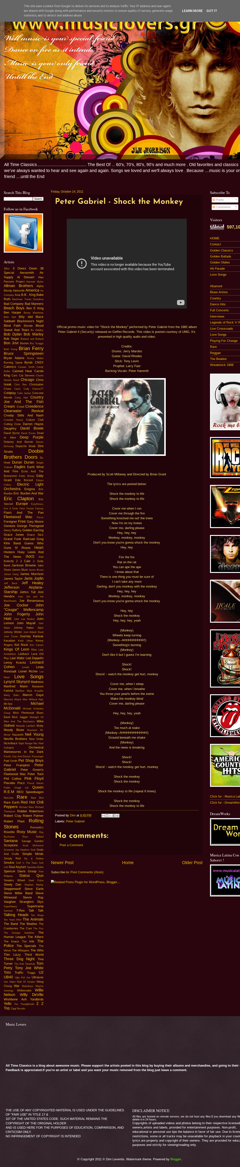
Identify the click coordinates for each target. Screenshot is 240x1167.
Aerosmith (27, 273)
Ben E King (35, 308)
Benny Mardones (34, 312)
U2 (41, 972)
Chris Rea (20, 384)
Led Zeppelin (35, 658)
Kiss (34, 649)
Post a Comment (71, 845)
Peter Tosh (36, 774)
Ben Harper (12, 312)
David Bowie (32, 428)
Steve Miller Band (18, 893)
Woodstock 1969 (221, 365)
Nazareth (17, 734)
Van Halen (10, 981)
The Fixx (38, 928)
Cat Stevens (27, 375)
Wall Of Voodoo (26, 981)
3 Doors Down (25, 268)
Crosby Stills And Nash (24, 415)
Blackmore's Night (30, 321)
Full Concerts (219, 310)
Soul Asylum (17, 867)
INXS (30, 556)
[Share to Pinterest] (117, 816)
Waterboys (27, 986)
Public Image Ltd (16, 787)
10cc (7, 268)
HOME (214, 238)
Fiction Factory (35, 508)
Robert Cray (12, 816)
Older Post (192, 862)
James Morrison (32, 574)
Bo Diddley (37, 330)
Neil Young (34, 734)
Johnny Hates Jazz (29, 627)
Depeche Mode (26, 446)
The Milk (28, 941)
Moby (40, 725)
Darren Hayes (33, 424)
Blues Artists (219, 292)
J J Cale (23, 561)
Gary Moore (35, 521)
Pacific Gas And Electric (17, 756)
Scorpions (11, 845)
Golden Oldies (220, 262)
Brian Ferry (31, 348)
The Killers (36, 937)
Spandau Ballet (35, 867)
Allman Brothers (18, 286)
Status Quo (31, 875)
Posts (219, 200)
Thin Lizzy (12, 954)
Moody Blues (14, 730)
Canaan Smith (26, 367)
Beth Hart (10, 317)
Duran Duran (23, 462)
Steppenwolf (12, 889)
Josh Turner (11, 636)
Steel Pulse (36, 880)
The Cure (26, 928)
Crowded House (13, 419)
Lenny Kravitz (15, 662)
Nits (35, 743)
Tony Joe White (29, 968)
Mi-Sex (8, 703)
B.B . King (28, 295)
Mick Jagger (20, 717)
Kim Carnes (37, 645)
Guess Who (34, 543)
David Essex (28, 433)
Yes (16, 1004)
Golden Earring (33, 530)
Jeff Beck (10, 583)
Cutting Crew (12, 424)
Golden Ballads (220, 256)
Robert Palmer (33, 816)
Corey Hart (21, 397)
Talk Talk (36, 910)
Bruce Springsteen (24, 353)
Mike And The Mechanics (19, 721)
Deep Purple (32, 437)
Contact (215, 244)
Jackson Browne (24, 565)
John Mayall (26, 623)
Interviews (217, 316)
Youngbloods (27, 1004)
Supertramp (35, 906)
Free (22, 521)
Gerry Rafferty (13, 530)
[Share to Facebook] (114, 816)
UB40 (8, 977)
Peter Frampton (17, 765)
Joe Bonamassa (31, 600)
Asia (17, 294)
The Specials (26, 946)
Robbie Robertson (30, 811)
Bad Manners (34, 304)
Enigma (29, 489)
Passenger (38, 756)
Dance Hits (218, 304)
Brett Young (10, 349)
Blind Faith (12, 325)
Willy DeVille (32, 995)
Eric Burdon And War (29, 493)
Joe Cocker (16, 605)
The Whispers (20, 950)
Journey (25, 636)
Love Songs (29, 676)
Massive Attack (12, 699)
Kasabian (9, 640)
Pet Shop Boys (31, 760)
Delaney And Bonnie (18, 441)
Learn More (192, 11)
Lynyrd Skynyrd (17, 682)
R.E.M (9, 792)
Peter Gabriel (75, 821)
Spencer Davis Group (20, 871)
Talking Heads (16, 915)
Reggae (215, 353)
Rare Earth (12, 802)
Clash (17, 388)
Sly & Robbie (34, 858)
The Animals (33, 919)
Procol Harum (35, 783)
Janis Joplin (34, 578)
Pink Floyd (34, 778)
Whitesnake (24, 990)
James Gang (11, 574)
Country (215, 298)
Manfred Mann (16, 686)
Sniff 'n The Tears (27, 862)
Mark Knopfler (35, 690)
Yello (7, 1004)
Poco (21, 783)
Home (128, 862)
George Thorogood (30, 526)
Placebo (9, 783)
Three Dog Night (19, 959)
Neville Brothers (15, 739)
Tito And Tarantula (24, 963)
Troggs (31, 972)
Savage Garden (33, 841)
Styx (40, 902)
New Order (36, 738)
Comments (223, 207)
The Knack (11, 941)
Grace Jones (14, 534)
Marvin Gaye (33, 695)
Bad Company (14, 304)
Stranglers (26, 902)
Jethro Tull (27, 592)
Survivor (8, 910)
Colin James (24, 393)
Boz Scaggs (37, 343)
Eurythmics (37, 504)
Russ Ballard (33, 836)
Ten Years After (12, 919)
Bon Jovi (11, 343)
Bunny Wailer (35, 358)
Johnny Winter (13, 632)
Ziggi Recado (18, 1008)
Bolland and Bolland (32, 339)
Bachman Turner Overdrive (28, 299)
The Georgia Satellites (19, 932)
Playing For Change (224, 341)
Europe (22, 504)
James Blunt (20, 569)
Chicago (27, 380)
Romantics (37, 827)
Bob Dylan (13, 334)
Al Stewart (25, 277)
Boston (24, 343)
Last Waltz (17, 658)
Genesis (9, 526)
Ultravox (38, 977)
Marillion (19, 690)
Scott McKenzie (33, 845)
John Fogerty (17, 614)
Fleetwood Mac (18, 517)
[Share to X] (110, 816)
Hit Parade (217, 268)
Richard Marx (26, 807)
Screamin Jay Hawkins (16, 849)
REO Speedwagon (30, 792)
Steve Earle (34, 889)
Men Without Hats (33, 699)
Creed (20, 406)
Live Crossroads (221, 328)
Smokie (9, 862)
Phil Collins (12, 778)
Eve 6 (7, 508)
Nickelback (10, 743)
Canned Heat (22, 371)
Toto (7, 972)
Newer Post (62, 862)
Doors (31, 457)
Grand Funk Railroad (19, 539)
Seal (33, 849)
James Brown (36, 569)
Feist (22, 508)
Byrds (28, 362)
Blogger (175, 1159)
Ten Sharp (37, 915)
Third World (34, 954)
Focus (40, 517)
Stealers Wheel (14, 880)
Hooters (9, 552)
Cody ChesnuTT (34, 388)
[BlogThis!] (107, 816)
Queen (38, 787)
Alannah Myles (35, 281)
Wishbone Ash (15, 999)
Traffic (19, 972)
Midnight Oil (37, 717)
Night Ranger (25, 743)
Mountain (32, 730)
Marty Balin (11, 695)
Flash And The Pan (24, 512)
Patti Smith (10, 760)
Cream (9, 406)
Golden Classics (221, 250)
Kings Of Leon (16, 649)
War (17, 986)
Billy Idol (26, 317)
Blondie (28, 325)
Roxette (9, 832)
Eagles (19, 467)
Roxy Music (27, 832)
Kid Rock (21, 645)
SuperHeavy (10, 906)
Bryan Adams (14, 358)
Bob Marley (34, 334)
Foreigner (10, 521)
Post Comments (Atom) (87, 872)
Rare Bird (37, 797)
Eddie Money (26, 476)
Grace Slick (35, 534)
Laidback (23, 653)
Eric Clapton (19, 498)
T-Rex (20, 910)
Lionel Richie (28, 671)
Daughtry (10, 428)
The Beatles (28, 924)
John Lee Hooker (24, 619)
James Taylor (13, 578)
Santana (11, 841)
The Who (37, 950)
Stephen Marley (34, 884)
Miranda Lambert (25, 725)
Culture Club (35, 419)
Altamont (216, 286)
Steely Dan (12, 884)
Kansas (38, 636)
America (32, 290)
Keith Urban (25, 640)
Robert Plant (14, 821)
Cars (14, 375)
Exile (15, 508)
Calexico (10, 367)
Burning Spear (13, 362)
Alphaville (19, 290)
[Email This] (103, 816)
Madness (37, 682)
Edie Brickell (24, 480)
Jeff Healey (33, 583)
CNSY (39, 362)
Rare (22, 797)
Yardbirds (37, 999)
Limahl (25, 667)
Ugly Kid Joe (22, 977)
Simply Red (12, 858)
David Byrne (12, 433)
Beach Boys (14, 308)
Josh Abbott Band (33, 632)
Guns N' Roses (17, 548)
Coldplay (10, 393)
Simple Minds (33, 854)
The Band (11, 924)
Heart (39, 547)
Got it (211, 11)
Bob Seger (11, 339)
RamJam (9, 797)
